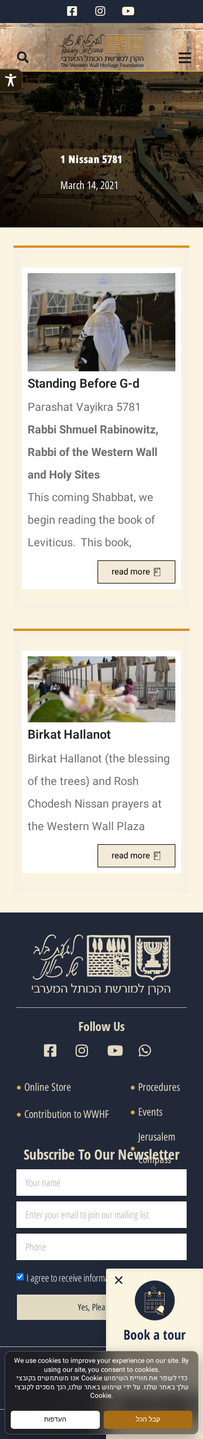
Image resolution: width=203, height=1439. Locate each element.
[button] (22, 57)
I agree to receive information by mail (86, 1277)
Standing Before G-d (83, 384)
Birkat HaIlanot (69, 735)
